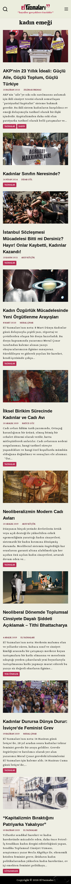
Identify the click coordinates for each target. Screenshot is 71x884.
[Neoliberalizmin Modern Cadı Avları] (35, 487)
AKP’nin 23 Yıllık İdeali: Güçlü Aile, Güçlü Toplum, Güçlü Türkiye (34, 77)
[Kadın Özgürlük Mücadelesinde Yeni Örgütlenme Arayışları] (35, 285)
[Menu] (66, 9)
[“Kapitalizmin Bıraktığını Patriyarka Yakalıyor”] (35, 793)
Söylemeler (11, 871)
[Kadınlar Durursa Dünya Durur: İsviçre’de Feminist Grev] (35, 696)
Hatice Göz (28, 423)
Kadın (22, 126)
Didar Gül (26, 179)
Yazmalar (9, 126)
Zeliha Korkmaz (32, 89)
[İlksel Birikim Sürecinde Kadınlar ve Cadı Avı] (35, 386)
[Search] (5, 9)
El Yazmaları (28, 637)
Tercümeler (11, 674)
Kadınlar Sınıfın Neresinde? (31, 173)
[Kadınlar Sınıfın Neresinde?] (35, 149)
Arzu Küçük (28, 257)
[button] (61, 879)
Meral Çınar (26, 322)
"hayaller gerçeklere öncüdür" (36, 12)
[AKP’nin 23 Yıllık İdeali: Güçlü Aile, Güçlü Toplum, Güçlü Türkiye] (35, 46)
